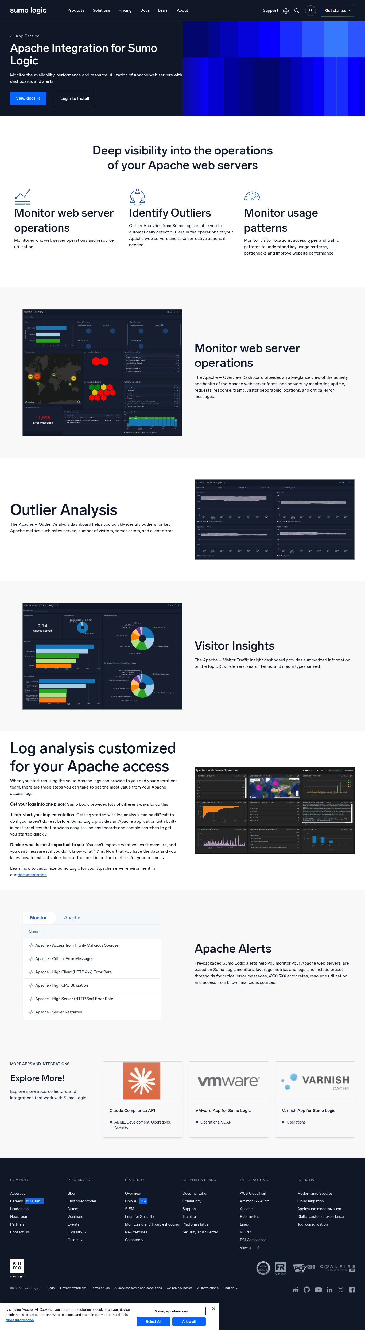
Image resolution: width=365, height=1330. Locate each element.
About (182, 10)
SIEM (129, 1209)
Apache (246, 1209)
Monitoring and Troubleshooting (152, 1224)
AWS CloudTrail (253, 1193)
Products (75, 10)
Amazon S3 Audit (254, 1201)
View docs (26, 98)
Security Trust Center (200, 1232)
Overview (133, 1193)
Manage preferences (171, 1311)
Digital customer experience (320, 1216)
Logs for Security (139, 1216)
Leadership (19, 1209)
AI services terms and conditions (138, 1287)
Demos (73, 1209)
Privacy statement (73, 1287)
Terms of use (100, 1287)
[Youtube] (318, 1289)
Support (270, 10)
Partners (17, 1224)
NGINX (246, 1232)
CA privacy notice (179, 1287)
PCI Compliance (253, 1240)
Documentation (195, 1193)
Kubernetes (249, 1216)
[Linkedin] (330, 1289)
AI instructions (207, 1287)
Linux (244, 1224)
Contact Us (19, 1232)
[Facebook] (352, 1289)
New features (136, 1232)
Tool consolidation (312, 1224)
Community (192, 1201)
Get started (336, 10)
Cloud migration (310, 1201)
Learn (163, 10)
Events (73, 1224)
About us (17, 1193)
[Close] (214, 1309)
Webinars (75, 1216)
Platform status (195, 1224)
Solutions (101, 10)
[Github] (296, 1289)
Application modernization (319, 1209)
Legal (52, 1287)
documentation (32, 874)
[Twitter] (340, 1289)
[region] (109, 1316)
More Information (20, 1320)
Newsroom (19, 1216)
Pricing (125, 10)
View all (246, 1247)
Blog (71, 1193)
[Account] (310, 10)
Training (189, 1216)
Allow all (189, 1322)
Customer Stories (82, 1201)
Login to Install (74, 98)
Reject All (153, 1322)
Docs (145, 10)
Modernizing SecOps (315, 1193)
